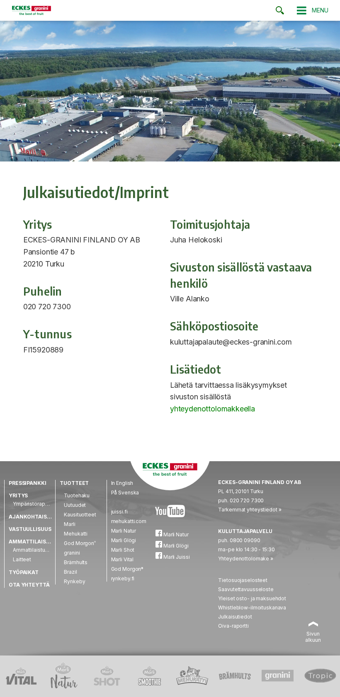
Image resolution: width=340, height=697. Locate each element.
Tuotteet (74, 483)
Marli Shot (123, 550)
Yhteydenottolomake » (245, 558)
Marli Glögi (123, 540)
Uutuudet (75, 505)
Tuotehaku (77, 495)
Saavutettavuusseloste (245, 589)
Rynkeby (74, 581)
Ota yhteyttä (29, 585)
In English (122, 483)
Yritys (18, 495)
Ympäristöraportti (33, 504)
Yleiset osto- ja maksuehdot (252, 598)
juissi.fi (119, 512)
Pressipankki (27, 483)
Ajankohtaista (31, 517)
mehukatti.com (128, 521)
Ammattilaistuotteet (36, 550)
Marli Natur (123, 531)
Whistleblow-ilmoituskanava (252, 607)
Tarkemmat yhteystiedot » (249, 509)
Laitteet (22, 559)
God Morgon (80, 543)
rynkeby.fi (123, 578)
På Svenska (125, 492)
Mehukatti (75, 534)
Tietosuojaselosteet (242, 580)
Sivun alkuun (313, 637)
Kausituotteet (80, 514)
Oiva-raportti (233, 626)
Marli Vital (122, 559)
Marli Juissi (175, 557)
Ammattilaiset (31, 541)
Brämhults (75, 562)
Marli (69, 524)
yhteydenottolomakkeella (212, 408)
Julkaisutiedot (235, 617)
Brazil (70, 572)
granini (72, 553)
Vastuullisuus (30, 529)
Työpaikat (24, 572)
